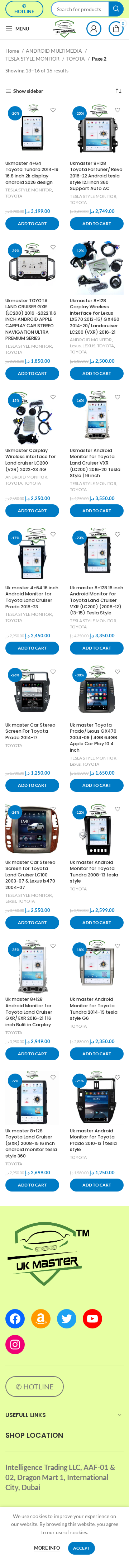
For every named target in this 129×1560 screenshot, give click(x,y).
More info (47, 1548)
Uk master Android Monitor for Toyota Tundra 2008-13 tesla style (94, 871)
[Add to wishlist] (53, 110)
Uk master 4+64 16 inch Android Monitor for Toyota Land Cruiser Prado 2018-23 (31, 597)
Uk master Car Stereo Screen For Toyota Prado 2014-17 (30, 731)
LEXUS (88, 345)
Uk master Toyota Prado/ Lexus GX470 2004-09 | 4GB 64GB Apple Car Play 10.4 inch (93, 737)
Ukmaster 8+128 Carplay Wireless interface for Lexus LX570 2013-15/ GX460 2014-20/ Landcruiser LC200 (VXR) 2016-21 (94, 316)
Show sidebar (28, 91)
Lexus (75, 345)
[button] (32, 223)
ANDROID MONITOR (91, 339)
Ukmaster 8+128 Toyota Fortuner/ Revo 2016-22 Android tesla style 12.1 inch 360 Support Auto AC (96, 176)
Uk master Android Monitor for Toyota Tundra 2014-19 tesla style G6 (94, 1008)
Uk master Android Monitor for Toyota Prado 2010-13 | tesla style (93, 1140)
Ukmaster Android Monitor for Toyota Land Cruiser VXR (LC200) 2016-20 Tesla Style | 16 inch (95, 463)
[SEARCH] (116, 8)
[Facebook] (15, 1318)
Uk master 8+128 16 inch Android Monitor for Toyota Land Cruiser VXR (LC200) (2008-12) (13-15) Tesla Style (96, 600)
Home (12, 51)
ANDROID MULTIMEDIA (54, 51)
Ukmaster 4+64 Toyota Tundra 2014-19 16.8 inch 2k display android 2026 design (31, 172)
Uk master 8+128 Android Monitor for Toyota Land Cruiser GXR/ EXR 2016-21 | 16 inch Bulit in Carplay (28, 1012)
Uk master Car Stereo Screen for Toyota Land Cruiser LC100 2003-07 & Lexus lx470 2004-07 (30, 875)
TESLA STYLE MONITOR (33, 59)
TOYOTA (76, 59)
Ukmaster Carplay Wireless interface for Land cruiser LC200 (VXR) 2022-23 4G (30, 459)
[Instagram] (15, 1344)
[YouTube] (92, 1318)
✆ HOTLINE (24, 8)
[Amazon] (41, 1318)
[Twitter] (66, 1318)
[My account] (94, 29)
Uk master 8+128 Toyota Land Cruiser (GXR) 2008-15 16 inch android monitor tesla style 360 (31, 1143)
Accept (81, 1548)
